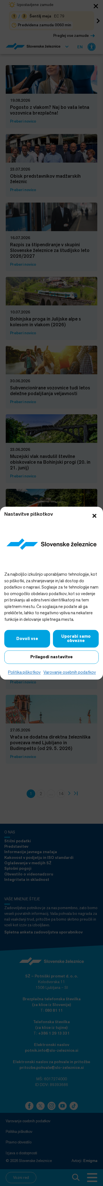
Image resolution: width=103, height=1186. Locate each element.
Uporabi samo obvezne (76, 639)
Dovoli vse (27, 638)
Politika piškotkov (24, 672)
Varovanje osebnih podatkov (69, 672)
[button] (94, 515)
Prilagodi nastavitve (51, 657)
